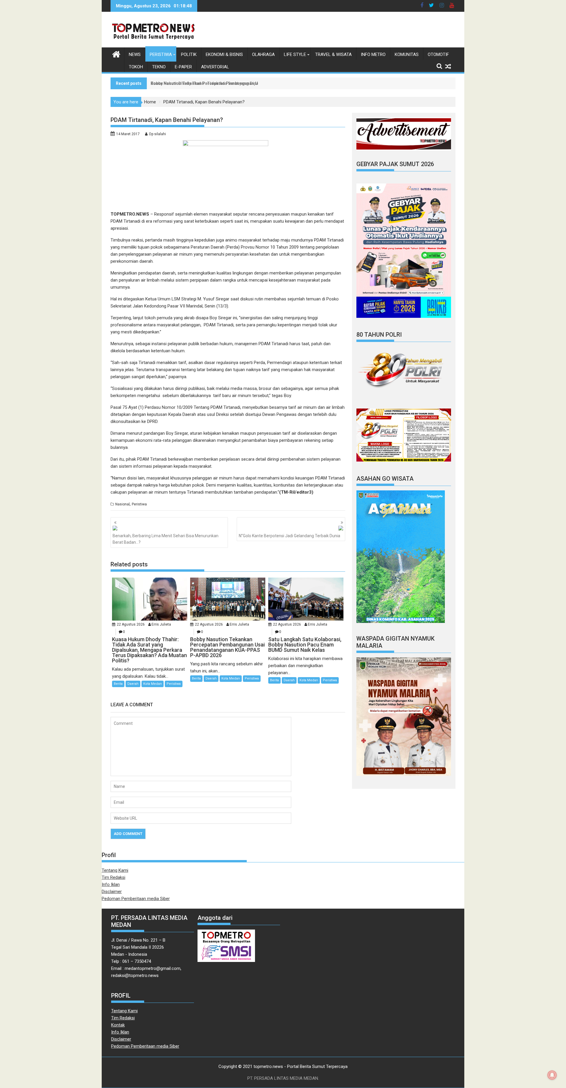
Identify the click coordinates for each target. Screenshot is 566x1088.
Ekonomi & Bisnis (224, 54)
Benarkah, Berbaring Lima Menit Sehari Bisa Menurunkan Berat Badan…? (165, 539)
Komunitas (407, 54)
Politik (189, 54)
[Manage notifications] (552, 1075)
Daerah (133, 684)
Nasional (122, 504)
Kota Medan (152, 684)
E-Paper (183, 67)
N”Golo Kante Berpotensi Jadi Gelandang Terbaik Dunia (289, 535)
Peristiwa (161, 54)
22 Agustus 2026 (131, 624)
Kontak (118, 1025)
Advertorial (215, 67)
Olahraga (263, 54)
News (135, 54)
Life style (295, 54)
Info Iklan (111, 884)
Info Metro (373, 54)
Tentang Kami (115, 870)
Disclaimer (112, 891)
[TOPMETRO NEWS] (116, 53)
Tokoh (136, 67)
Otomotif (438, 54)
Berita (118, 684)
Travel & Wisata (333, 54)
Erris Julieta (161, 624)
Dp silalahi (157, 134)
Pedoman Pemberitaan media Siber (136, 898)
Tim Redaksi (113, 877)
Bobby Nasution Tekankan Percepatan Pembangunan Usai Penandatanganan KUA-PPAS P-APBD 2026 (250, 83)
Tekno (159, 67)
